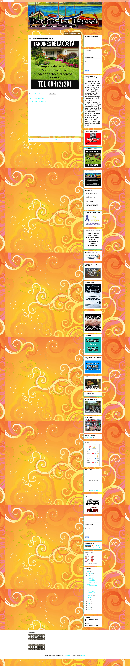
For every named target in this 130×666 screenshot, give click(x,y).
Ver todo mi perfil (96, 547)
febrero (89, 607)
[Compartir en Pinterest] (55, 94)
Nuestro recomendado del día (92, 585)
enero (89, 609)
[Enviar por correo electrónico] (49, 94)
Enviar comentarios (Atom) (57, 143)
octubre (90, 575)
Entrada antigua (75, 140)
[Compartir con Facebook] (53, 94)
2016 (87, 612)
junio (89, 601)
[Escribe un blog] (51, 94)
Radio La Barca (97, 545)
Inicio (55, 140)
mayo (89, 603)
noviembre (90, 573)
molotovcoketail (68, 655)
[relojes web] (93, 488)
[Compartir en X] (52, 94)
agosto (89, 597)
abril (89, 605)
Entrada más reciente (34, 140)
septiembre (90, 595)
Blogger (83, 655)
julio (89, 599)
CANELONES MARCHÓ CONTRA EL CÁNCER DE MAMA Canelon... (92, 579)
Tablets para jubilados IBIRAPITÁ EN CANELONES (91, 590)
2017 (87, 571)
